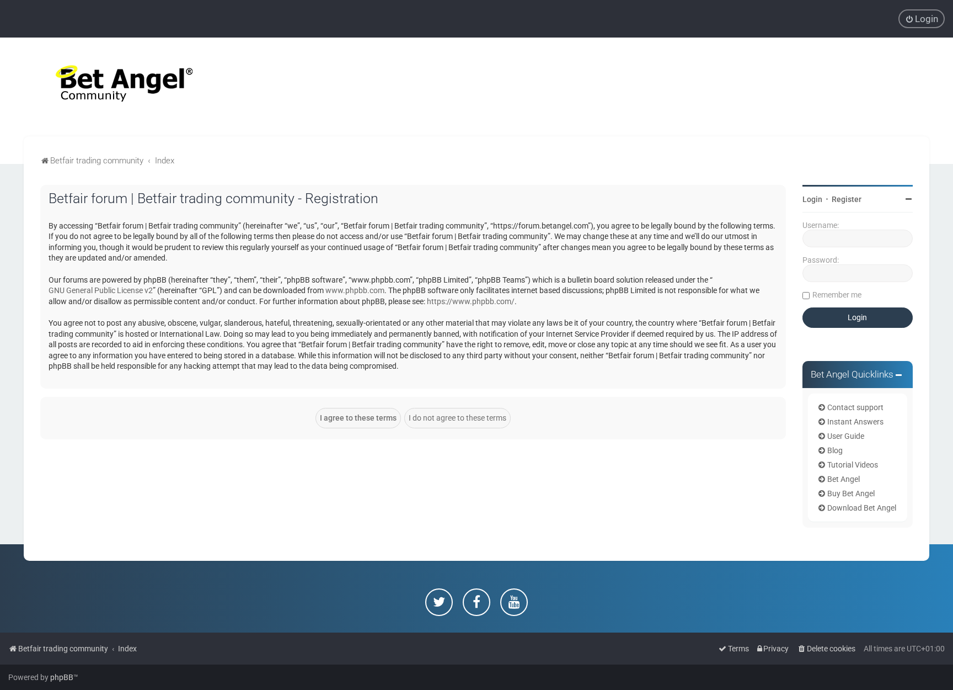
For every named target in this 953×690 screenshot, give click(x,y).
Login (812, 199)
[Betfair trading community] (110, 87)
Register (846, 199)
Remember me (836, 294)
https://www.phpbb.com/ (471, 301)
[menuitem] (921, 18)
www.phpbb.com (354, 290)
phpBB (61, 677)
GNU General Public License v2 (101, 290)
